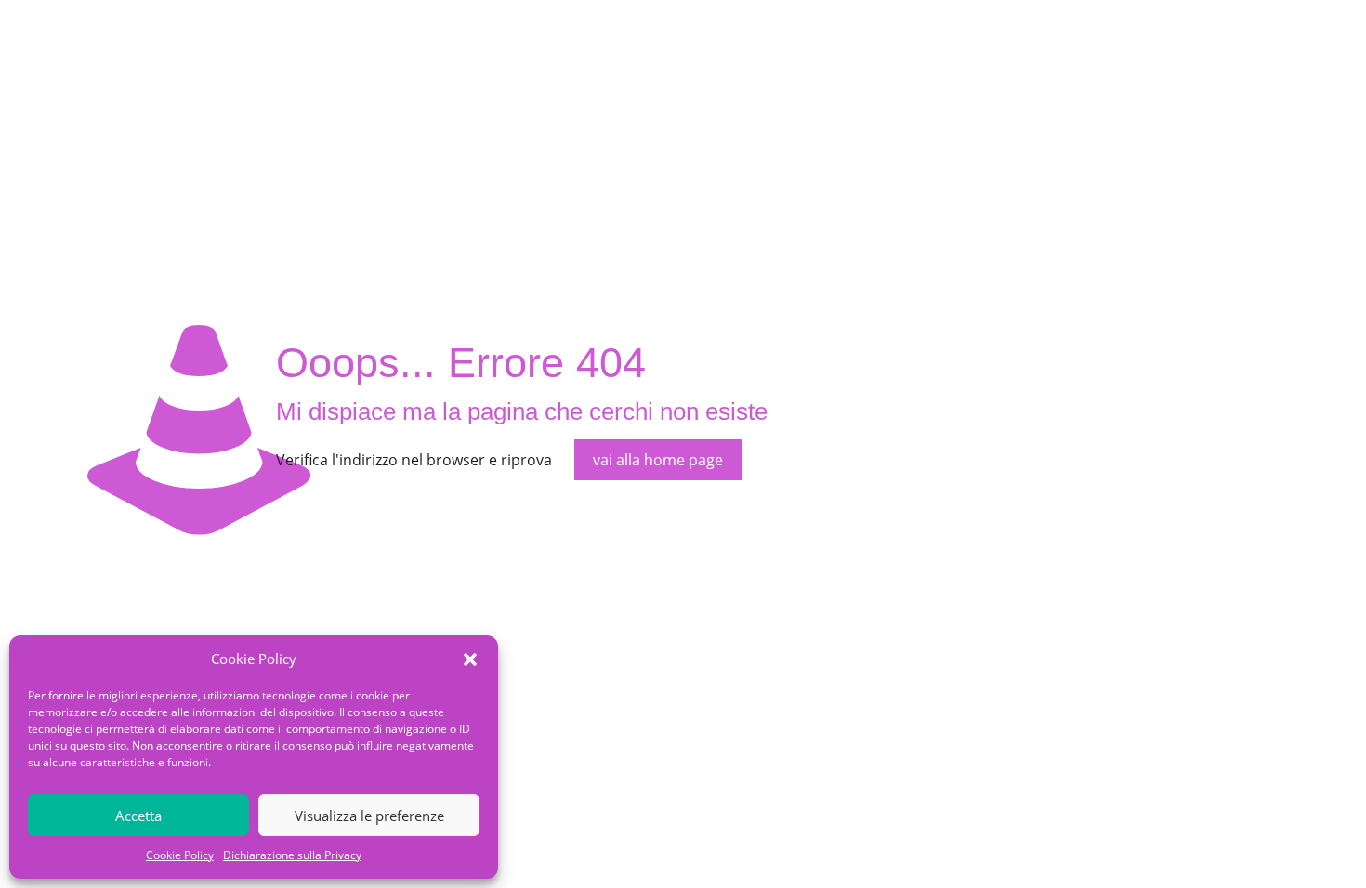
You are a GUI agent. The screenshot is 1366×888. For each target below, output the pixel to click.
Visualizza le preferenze (369, 815)
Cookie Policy (180, 855)
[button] (470, 659)
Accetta (138, 815)
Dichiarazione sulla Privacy (292, 855)
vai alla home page (658, 460)
